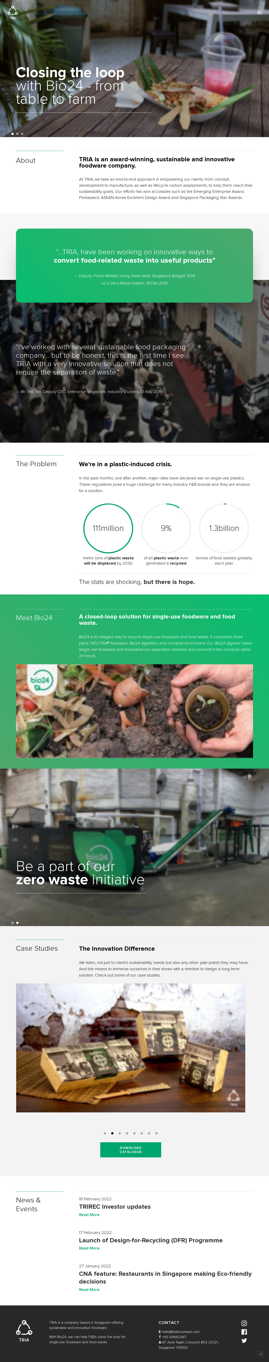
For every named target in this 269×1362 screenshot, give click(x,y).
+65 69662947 (174, 1337)
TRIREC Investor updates (115, 1207)
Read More (89, 1215)
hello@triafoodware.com (180, 1332)
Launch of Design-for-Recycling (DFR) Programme (151, 1240)
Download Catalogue (131, 1150)
